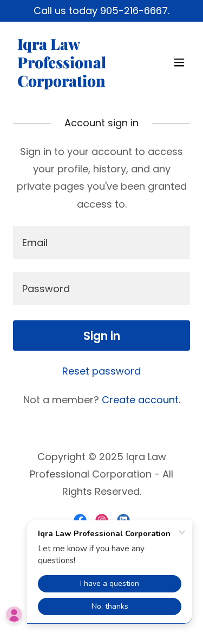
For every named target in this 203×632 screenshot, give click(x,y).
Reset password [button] (101, 371)
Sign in (101, 336)
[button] (179, 62)
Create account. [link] (141, 400)
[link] (75, 83)
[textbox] (101, 242)
